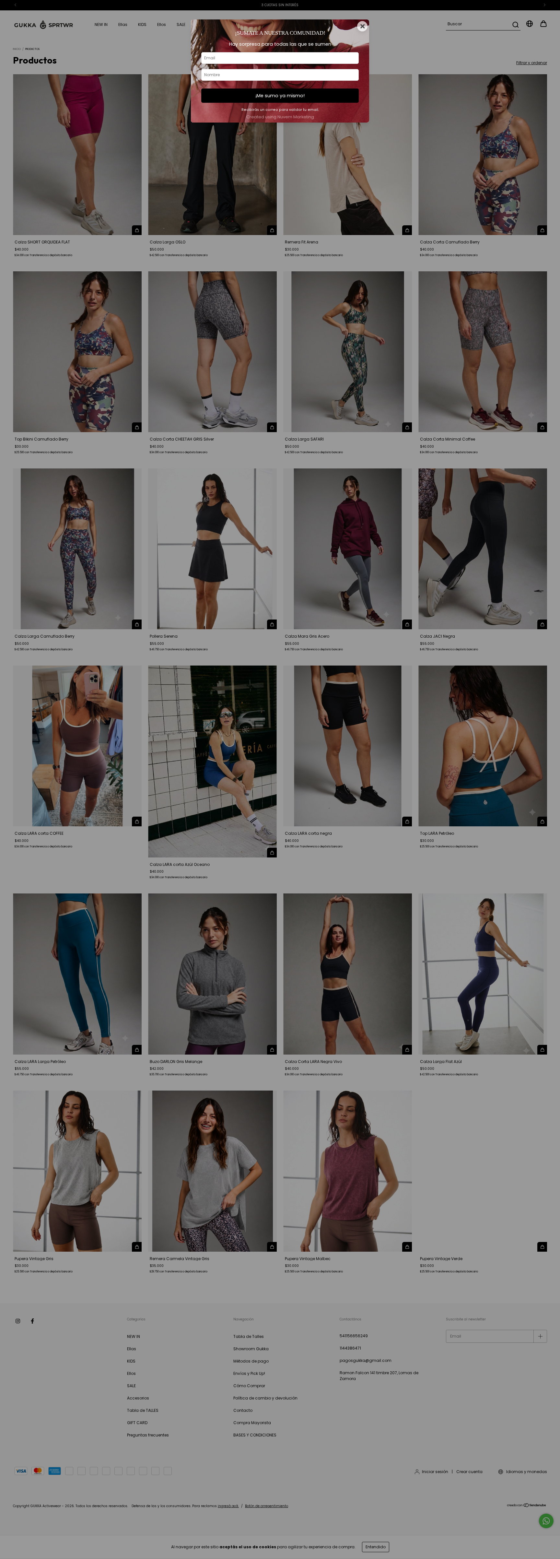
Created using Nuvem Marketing (280, 117)
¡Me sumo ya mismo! (280, 95)
